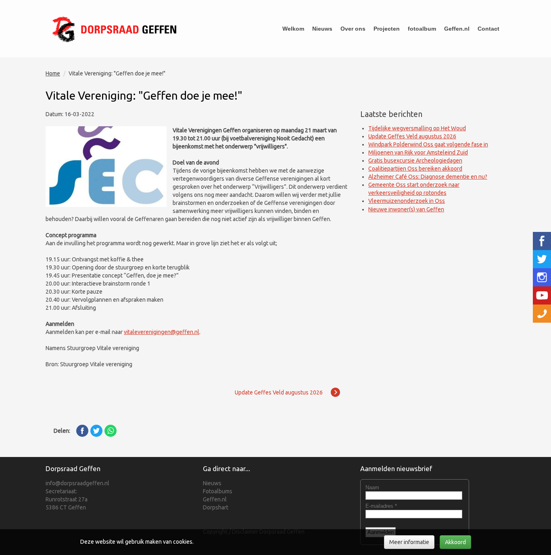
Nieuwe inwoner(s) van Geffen (406, 209)
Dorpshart (215, 507)
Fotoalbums (217, 491)
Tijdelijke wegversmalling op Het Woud (417, 128)
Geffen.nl (457, 28)
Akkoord (455, 542)
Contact (488, 28)
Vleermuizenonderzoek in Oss (406, 201)
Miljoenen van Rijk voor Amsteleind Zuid (418, 152)
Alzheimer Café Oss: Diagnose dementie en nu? (427, 176)
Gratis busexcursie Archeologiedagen (415, 160)
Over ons (352, 28)
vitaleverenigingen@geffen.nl (161, 332)
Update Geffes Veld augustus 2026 (412, 136)
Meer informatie (409, 542)
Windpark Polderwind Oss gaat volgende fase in (428, 144)
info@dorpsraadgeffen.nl (77, 483)
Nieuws (322, 28)
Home (53, 73)
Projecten (387, 28)
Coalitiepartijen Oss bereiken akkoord (415, 168)
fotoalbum (422, 28)
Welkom (293, 28)
